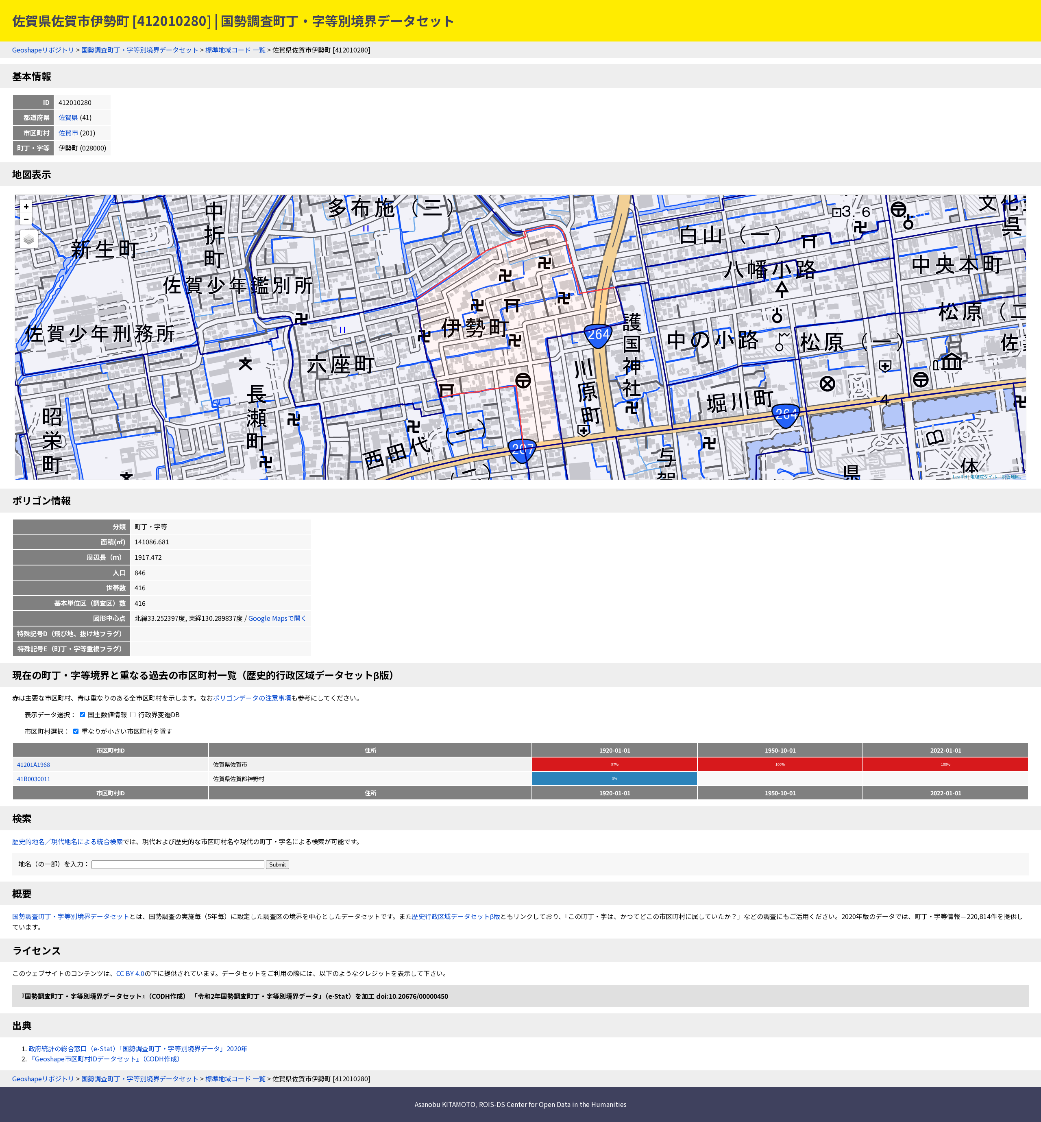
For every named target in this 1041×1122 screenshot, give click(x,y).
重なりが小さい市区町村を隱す (126, 731)
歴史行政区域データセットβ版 (456, 916)
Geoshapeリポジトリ (43, 50)
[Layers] (29, 239)
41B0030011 (33, 778)
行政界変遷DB (158, 714)
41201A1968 (33, 764)
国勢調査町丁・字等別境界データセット (139, 50)
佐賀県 (68, 117)
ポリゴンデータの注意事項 (252, 698)
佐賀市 (68, 133)
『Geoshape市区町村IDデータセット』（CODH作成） (105, 1058)
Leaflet (960, 476)
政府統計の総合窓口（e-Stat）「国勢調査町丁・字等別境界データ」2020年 (138, 1048)
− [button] (26, 218)
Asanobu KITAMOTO (445, 1104)
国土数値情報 (107, 714)
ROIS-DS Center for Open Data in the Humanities (553, 1104)
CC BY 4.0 (130, 973)
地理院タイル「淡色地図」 (997, 476)
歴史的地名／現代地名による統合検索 (67, 841)
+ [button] (26, 206)
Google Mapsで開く (277, 618)
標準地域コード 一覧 (235, 50)
